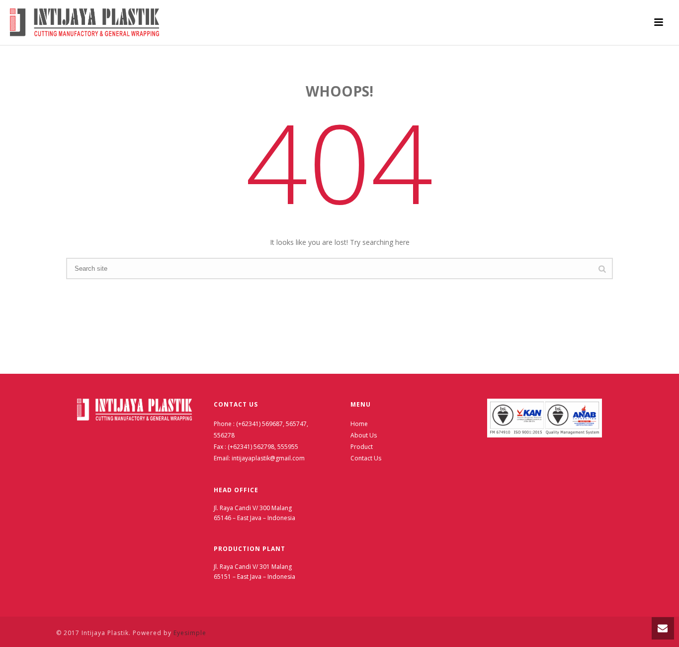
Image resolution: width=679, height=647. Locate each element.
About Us (363, 435)
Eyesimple (189, 633)
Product (361, 446)
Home (359, 424)
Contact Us (365, 458)
